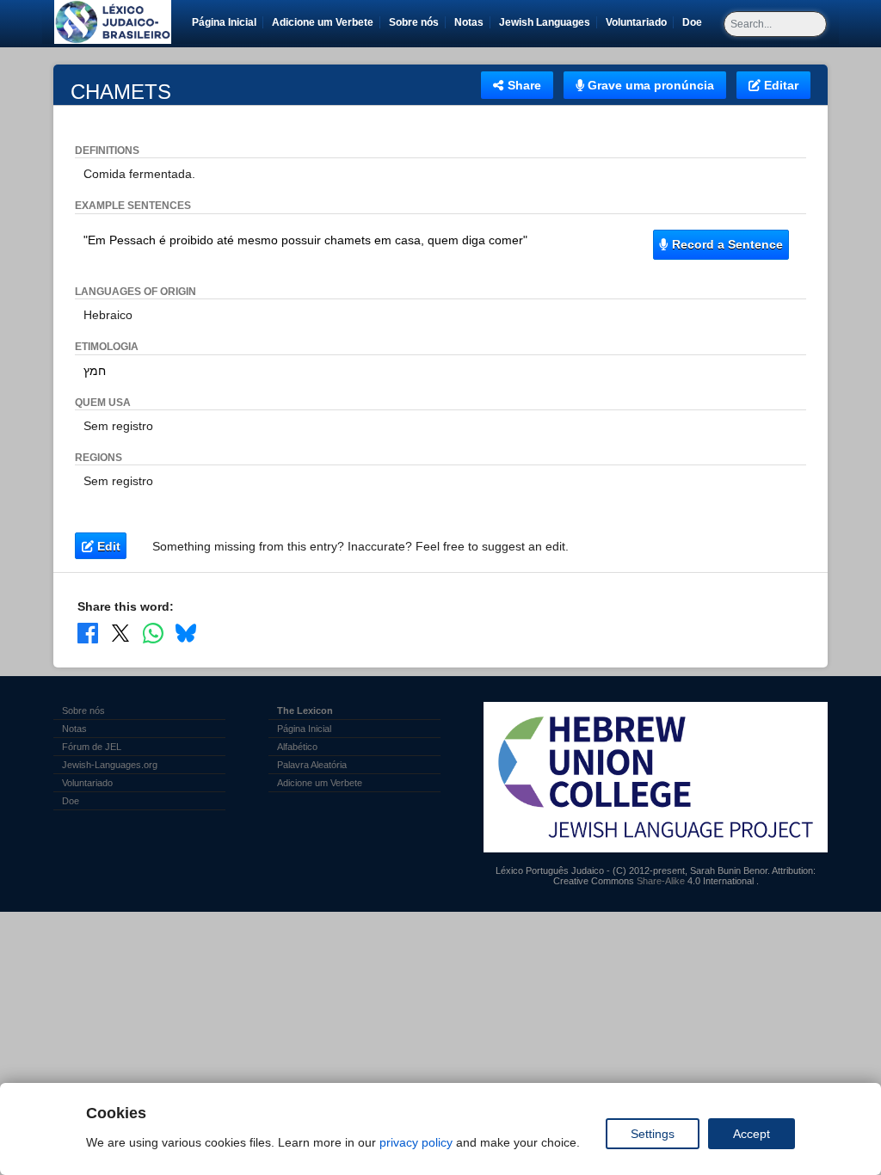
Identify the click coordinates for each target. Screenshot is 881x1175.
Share (522, 85)
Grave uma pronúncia (649, 85)
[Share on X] (120, 633)
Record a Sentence (725, 244)
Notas (469, 22)
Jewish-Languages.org (109, 765)
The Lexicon (305, 710)
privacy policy (416, 1142)
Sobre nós (414, 22)
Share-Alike (661, 881)
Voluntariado (639, 22)
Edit (107, 546)
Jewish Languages (547, 22)
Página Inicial (224, 22)
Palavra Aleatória (312, 765)
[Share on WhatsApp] (153, 633)
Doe (695, 22)
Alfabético (297, 746)
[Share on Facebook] (87, 633)
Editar (779, 85)
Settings (653, 1134)
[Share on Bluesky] (186, 633)
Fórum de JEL (91, 746)
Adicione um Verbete (322, 22)
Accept (751, 1134)
